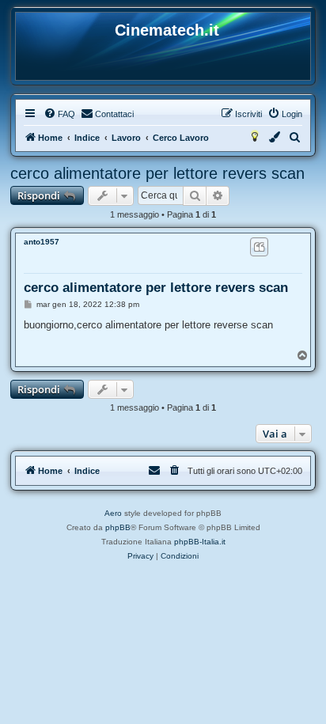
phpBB (118, 527)
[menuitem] (59, 113)
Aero (113, 513)
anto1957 (41, 241)
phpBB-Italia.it (200, 541)
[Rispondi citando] (259, 246)
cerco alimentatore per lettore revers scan (157, 173)
